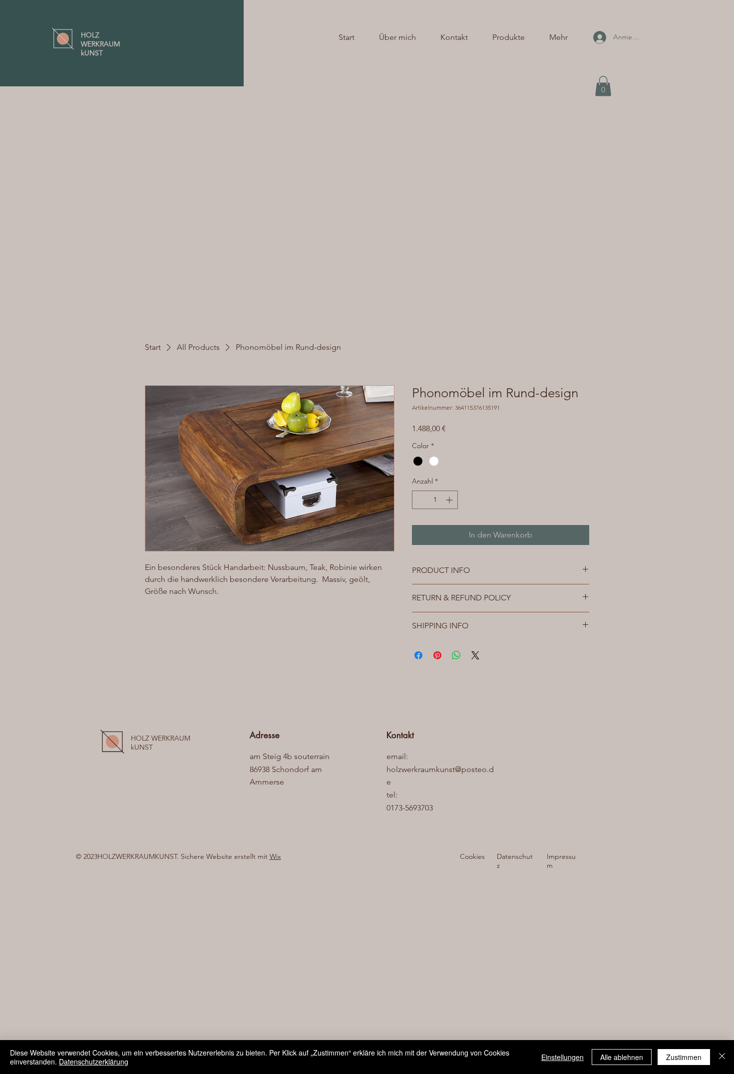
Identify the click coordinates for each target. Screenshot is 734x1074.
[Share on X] (475, 655)
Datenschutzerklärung (93, 1062)
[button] (603, 86)
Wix (275, 856)
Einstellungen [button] (562, 1057)
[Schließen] (722, 1057)
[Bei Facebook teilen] (418, 655)
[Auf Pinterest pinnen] (437, 655)
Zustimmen (684, 1057)
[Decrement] (419, 500)
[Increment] (450, 500)
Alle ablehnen (621, 1057)
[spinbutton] (435, 500)
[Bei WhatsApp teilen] (456, 655)
